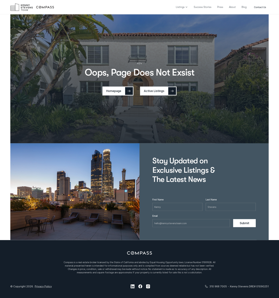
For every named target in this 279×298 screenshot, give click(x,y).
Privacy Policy (43, 286)
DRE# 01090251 (259, 286)
